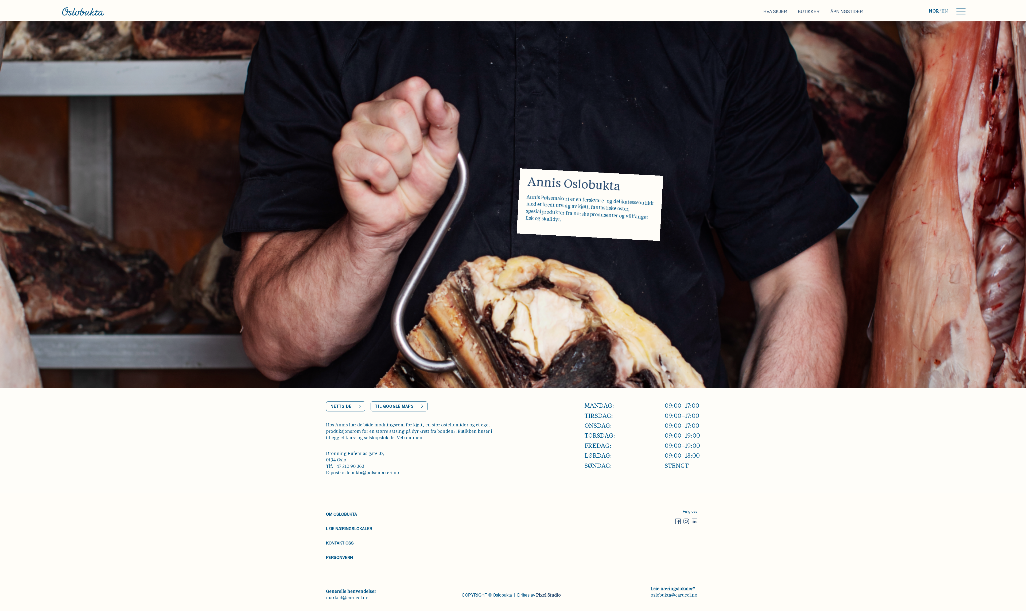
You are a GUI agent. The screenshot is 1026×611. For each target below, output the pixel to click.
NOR (934, 11)
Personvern (339, 557)
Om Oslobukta (341, 513)
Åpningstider (846, 11)
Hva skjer (775, 11)
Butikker (809, 11)
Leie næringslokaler (349, 528)
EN (945, 11)
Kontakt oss (340, 542)
